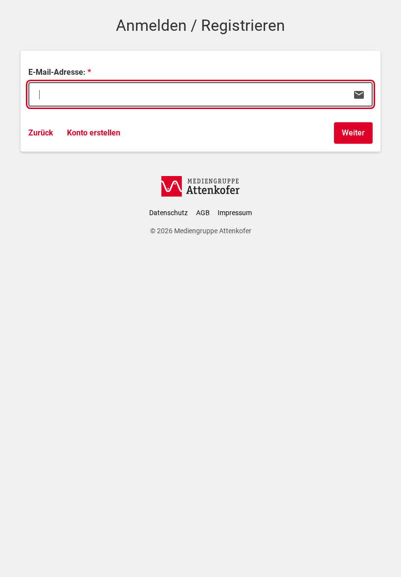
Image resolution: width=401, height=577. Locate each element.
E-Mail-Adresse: (57, 72)
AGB (203, 213)
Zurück (40, 132)
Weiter (353, 132)
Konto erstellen (93, 132)
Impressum (235, 213)
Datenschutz (168, 213)
